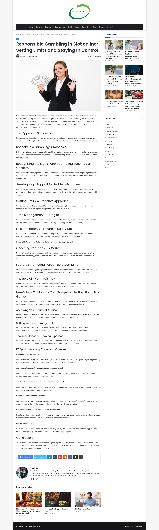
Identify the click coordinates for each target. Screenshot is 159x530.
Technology (86, 27)
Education (48, 27)
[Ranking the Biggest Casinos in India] (58, 499)
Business (39, 27)
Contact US (138, 526)
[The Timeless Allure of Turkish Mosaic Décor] (114, 94)
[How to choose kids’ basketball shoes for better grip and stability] (114, 69)
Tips (94, 27)
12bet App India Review (84, 509)
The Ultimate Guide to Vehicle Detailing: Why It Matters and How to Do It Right (134, 105)
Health (70, 27)
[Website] (31, 479)
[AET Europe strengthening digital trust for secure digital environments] (134, 69)
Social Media (111, 161)
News (77, 27)
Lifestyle (110, 154)
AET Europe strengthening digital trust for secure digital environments (133, 80)
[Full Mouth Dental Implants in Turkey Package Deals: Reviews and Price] (134, 45)
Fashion (109, 141)
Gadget (109, 144)
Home (31, 27)
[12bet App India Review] (88, 499)
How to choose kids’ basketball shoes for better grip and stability (113, 80)
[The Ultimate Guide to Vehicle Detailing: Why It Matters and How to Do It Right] (134, 94)
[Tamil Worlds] (79, 11)
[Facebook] (34, 479)
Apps (108, 124)
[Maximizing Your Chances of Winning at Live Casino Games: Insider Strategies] (29, 499)
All (24, 34)
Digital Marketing (112, 131)
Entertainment (60, 27)
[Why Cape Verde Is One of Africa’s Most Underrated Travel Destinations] (114, 45)
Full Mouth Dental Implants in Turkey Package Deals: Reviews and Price (132, 55)
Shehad (22, 56)
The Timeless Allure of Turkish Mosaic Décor (114, 103)
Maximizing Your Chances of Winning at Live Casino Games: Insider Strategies (28, 511)
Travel (101, 27)
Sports (109, 164)
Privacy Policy (128, 526)
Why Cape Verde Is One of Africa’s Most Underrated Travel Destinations (113, 55)
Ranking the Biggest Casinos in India (57, 510)
